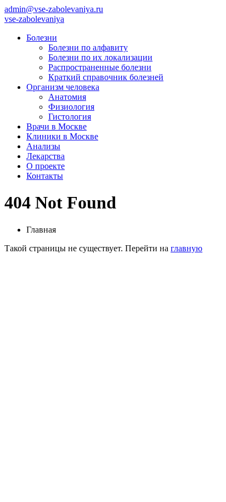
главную (186, 248)
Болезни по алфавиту (88, 47)
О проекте (45, 166)
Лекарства (45, 156)
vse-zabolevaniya (34, 19)
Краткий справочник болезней (105, 77)
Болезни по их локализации (100, 57)
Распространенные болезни (99, 67)
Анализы (43, 146)
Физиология (71, 106)
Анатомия (67, 96)
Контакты (44, 176)
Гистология (69, 116)
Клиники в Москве (62, 136)
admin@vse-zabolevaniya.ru (53, 9)
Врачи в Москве (56, 126)
